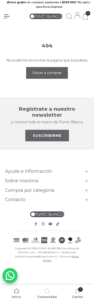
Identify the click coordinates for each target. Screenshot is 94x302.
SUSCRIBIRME (47, 135)
